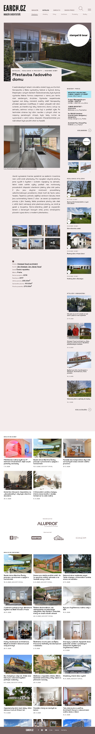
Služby (85, 14)
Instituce (64, 14)
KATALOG (16, 71)
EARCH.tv (56, 10)
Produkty (75, 14)
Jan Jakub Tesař (34, 267)
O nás (50, 730)
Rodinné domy (51, 71)
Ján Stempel (22, 267)
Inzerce (57, 730)
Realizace (35, 14)
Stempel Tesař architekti (27, 264)
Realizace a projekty (32, 71)
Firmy (54, 14)
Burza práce (69, 10)
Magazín (35, 10)
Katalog (45, 10)
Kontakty (64, 730)
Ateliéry (45, 14)
